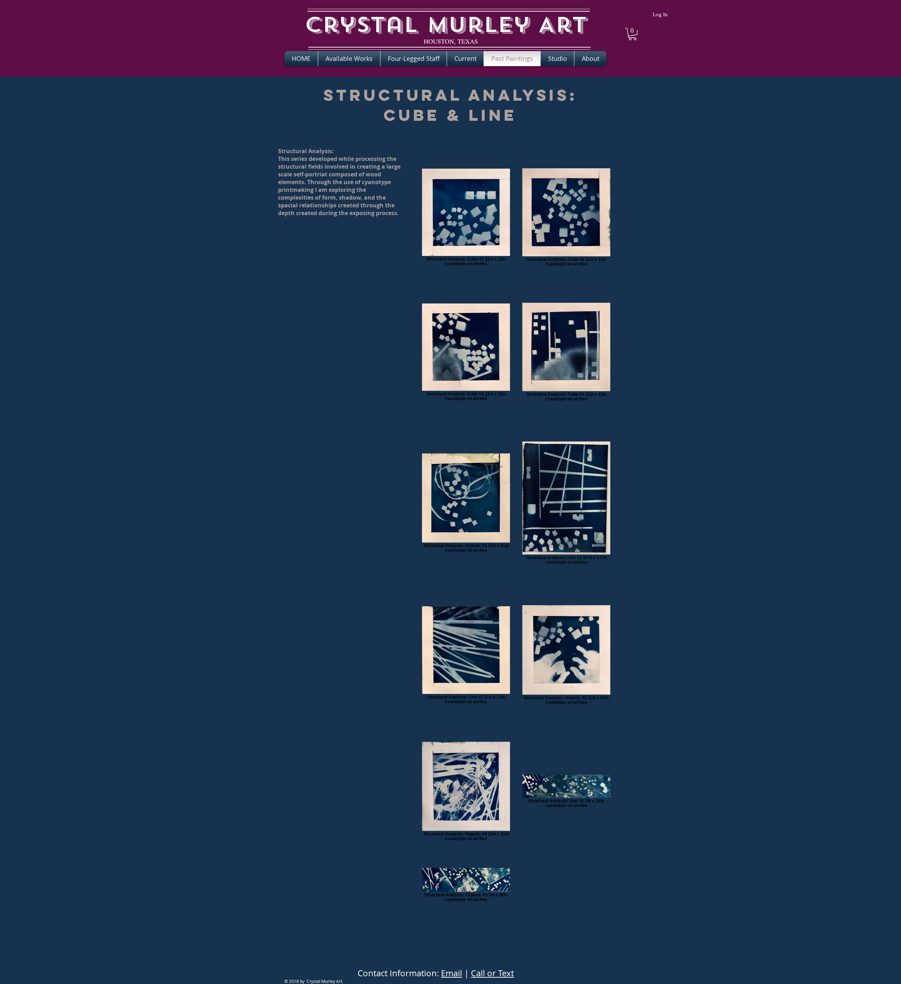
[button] (632, 34)
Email (451, 973)
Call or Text (492, 973)
